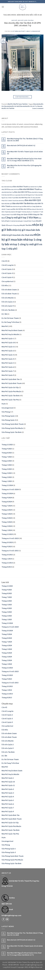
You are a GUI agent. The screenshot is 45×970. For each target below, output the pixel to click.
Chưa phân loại (7, 281)
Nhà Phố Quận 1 (8, 338)
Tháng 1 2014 (7, 559)
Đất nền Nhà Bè (8, 298)
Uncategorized (7, 408)
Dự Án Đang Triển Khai (10, 322)
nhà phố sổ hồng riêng (13, 225)
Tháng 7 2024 (7, 506)
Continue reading (22, 97)
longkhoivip (35, 31)
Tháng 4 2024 (7, 518)
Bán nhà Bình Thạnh (20, 186)
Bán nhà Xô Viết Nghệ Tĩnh (16, 212)
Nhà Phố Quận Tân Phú (10, 400)
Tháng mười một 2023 (10, 538)
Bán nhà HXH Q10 (33, 200)
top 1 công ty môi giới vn (27, 244)
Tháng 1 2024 (7, 530)
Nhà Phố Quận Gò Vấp (10, 387)
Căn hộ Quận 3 (7, 273)
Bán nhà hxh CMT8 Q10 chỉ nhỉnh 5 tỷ (21, 145)
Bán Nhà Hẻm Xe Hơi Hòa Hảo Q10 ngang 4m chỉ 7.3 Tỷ (24, 166)
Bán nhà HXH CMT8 (21, 192)
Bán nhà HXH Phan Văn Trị (24, 197)
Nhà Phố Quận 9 (8, 375)
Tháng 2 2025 (7, 477)
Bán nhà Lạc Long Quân (31, 206)
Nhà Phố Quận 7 (8, 371)
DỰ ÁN (4, 314)
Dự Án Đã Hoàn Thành (10, 318)
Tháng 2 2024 (7, 526)
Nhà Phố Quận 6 (8, 367)
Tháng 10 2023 (7, 542)
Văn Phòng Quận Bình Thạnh (12, 424)
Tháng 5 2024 (7, 514)
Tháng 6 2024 (7, 510)
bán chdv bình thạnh (7, 186)
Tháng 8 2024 (7, 502)
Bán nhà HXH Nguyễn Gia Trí (28, 195)
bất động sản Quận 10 (22, 214)
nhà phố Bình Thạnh (29, 221)
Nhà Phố (14, 20)
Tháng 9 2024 (7, 498)
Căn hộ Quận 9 (7, 277)
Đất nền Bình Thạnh (9, 294)
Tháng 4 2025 (7, 469)
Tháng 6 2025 (7, 461)
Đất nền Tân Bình (8, 310)
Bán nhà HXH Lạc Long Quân (13, 195)
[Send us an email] (7, 919)
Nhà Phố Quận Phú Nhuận (11, 391)
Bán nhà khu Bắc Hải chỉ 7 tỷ (28, 106)
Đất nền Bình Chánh (9, 290)
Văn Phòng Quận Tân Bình (11, 432)
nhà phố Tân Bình (25, 225)
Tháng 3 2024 (7, 522)
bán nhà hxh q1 (20, 200)
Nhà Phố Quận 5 (8, 363)
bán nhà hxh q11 (7, 203)
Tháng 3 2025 (7, 473)
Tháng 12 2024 (7, 485)
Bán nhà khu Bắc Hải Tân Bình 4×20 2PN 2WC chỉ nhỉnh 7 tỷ (22, 24)
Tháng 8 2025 (7, 453)
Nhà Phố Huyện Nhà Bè (10, 334)
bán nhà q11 (33, 209)
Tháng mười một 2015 (10, 551)
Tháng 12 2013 (7, 563)
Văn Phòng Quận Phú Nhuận (12, 428)
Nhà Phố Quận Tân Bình (26, 20)
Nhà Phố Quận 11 (8, 347)
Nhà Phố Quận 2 (8, 351)
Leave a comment (37, 108)
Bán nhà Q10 (25, 209)
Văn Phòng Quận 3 (9, 420)
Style (4, 404)
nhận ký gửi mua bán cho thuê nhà (17, 235)
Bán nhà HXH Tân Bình (22, 203)
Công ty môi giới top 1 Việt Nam (21, 217)
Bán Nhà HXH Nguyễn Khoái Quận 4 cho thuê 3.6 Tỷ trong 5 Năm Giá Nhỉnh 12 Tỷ (24, 159)
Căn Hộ (4, 261)
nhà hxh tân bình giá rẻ (17, 221)
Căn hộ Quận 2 (7, 269)
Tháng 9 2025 (7, 449)
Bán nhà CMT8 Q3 (14, 189)
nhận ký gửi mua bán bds (26, 229)
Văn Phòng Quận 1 (9, 416)
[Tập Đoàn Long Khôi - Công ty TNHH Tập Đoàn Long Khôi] (22, 7)
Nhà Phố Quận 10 (8, 342)
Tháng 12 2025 (7, 444)
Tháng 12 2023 (7, 534)
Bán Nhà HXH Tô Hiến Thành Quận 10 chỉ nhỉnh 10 (25, 153)
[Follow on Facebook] (3, 919)
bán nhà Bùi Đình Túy (33, 186)
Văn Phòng (6, 412)
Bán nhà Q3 (16, 209)
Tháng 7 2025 (7, 457)
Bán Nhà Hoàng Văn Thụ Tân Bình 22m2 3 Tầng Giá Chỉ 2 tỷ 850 (25, 140)
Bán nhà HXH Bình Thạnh (29, 189)
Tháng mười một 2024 (10, 489)
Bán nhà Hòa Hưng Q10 (17, 206)
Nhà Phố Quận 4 (8, 359)
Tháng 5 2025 (7, 465)
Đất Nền (5, 285)
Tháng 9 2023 (7, 546)
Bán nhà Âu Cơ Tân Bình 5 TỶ (32, 212)
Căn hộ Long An (7, 265)
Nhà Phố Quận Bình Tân (10, 379)
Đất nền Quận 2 (8, 302)
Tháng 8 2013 (7, 567)
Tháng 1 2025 (7, 481)
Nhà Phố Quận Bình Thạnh (12, 383)
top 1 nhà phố (9, 248)
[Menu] (3, 6)
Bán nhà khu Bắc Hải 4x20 (12, 106)
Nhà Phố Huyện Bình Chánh (12, 330)
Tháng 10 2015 (7, 555)
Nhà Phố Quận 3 (8, 355)
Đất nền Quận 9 (8, 306)
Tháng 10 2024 (7, 493)
